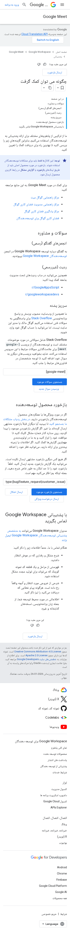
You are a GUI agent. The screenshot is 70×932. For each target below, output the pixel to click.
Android (62, 867)
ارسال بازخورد (54, 72)
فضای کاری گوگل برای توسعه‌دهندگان (37, 218)
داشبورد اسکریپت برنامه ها (53, 795)
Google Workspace (40, 51)
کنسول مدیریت (59, 789)
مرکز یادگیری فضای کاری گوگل (41, 211)
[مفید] (45, 64)
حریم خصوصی (49, 913)
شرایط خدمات (59, 772)
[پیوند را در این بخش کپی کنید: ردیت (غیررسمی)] (38, 267)
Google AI (61, 892)
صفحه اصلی (61, 51)
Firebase (61, 879)
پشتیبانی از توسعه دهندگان (53, 766)
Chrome (62, 873)
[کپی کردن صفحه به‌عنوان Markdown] (49, 87)
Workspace (47, 4)
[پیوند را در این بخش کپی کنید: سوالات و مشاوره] (34, 233)
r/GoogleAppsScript (45, 287)
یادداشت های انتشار (57, 759)
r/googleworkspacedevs (42, 294)
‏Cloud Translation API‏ (34, 34)
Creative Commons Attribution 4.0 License (37, 651)
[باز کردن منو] (62, 4)
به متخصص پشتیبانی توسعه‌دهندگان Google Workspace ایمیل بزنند (36, 535)
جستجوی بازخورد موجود (49, 492)
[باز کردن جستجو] (24, 4)
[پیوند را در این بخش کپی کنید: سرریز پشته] (46, 305)
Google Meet (55, 16)
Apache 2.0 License (36, 655)
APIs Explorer (59, 807)
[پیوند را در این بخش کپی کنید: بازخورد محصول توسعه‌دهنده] (12, 405)
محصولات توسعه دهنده (55, 753)
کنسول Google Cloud (55, 801)
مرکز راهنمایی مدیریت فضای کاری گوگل (36, 204)
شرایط (63, 913)
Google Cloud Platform (53, 885)
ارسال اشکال (16, 492)
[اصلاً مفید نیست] (39, 64)
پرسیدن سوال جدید (49, 388)
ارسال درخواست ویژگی (46, 499)
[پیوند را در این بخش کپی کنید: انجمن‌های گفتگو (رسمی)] (28, 243)
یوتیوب (63, 842)
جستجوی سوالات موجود (49, 382)
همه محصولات (59, 898)
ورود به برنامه (12, 4)
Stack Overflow (41, 318)
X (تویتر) (62, 836)
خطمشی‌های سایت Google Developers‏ (36, 659)
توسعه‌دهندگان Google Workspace (45, 256)
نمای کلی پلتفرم (59, 747)
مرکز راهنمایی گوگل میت (45, 197)
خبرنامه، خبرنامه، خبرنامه (54, 830)
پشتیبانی (57, 56)
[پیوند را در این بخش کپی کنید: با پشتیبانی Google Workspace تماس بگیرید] (41, 521)
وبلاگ (64, 824)
